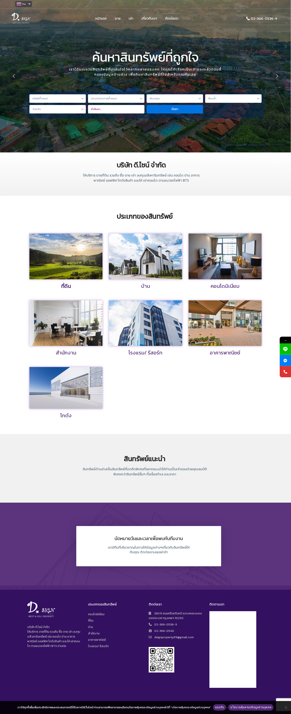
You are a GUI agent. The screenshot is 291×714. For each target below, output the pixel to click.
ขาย (118, 18)
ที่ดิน (66, 286)
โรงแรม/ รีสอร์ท (145, 352)
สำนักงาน (66, 352)
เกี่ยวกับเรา (149, 18)
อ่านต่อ (62, 646)
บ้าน (145, 286)
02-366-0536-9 (264, 18)
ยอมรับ (219, 707)
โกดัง (66, 415)
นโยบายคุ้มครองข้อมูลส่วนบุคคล (250, 707)
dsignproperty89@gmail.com (174, 637)
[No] (286, 707)
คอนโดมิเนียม (224, 286)
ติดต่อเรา (171, 18)
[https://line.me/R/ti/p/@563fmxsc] (285, 349)
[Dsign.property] (285, 360)
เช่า (131, 18)
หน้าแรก (101, 18)
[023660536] (285, 371)
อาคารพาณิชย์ (225, 352)
